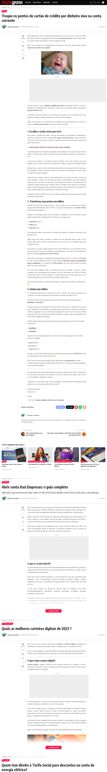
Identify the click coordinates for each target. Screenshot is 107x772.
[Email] (23, 50)
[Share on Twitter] (23, 46)
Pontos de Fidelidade (58, 400)
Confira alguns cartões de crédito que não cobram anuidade (49, 147)
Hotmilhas (32, 331)
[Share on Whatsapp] (80, 407)
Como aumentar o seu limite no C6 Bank (39, 464)
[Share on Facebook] (23, 42)
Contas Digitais (7, 623)
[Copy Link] (23, 54)
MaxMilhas (32, 328)
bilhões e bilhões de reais (54, 105)
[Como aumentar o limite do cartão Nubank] (66, 454)
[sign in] (90, 2)
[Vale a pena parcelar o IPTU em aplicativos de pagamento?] (93, 454)
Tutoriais (6, 760)
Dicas (4, 11)
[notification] (93, 2)
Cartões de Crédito (34, 461)
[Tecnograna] (12, 2)
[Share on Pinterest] (76, 407)
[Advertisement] (67, 90)
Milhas (50, 400)
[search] (95, 2)
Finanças (5, 482)
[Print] (23, 58)
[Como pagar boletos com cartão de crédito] (14, 454)
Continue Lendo (53, 611)
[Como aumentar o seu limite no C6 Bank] (40, 454)
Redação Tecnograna (13, 26)
